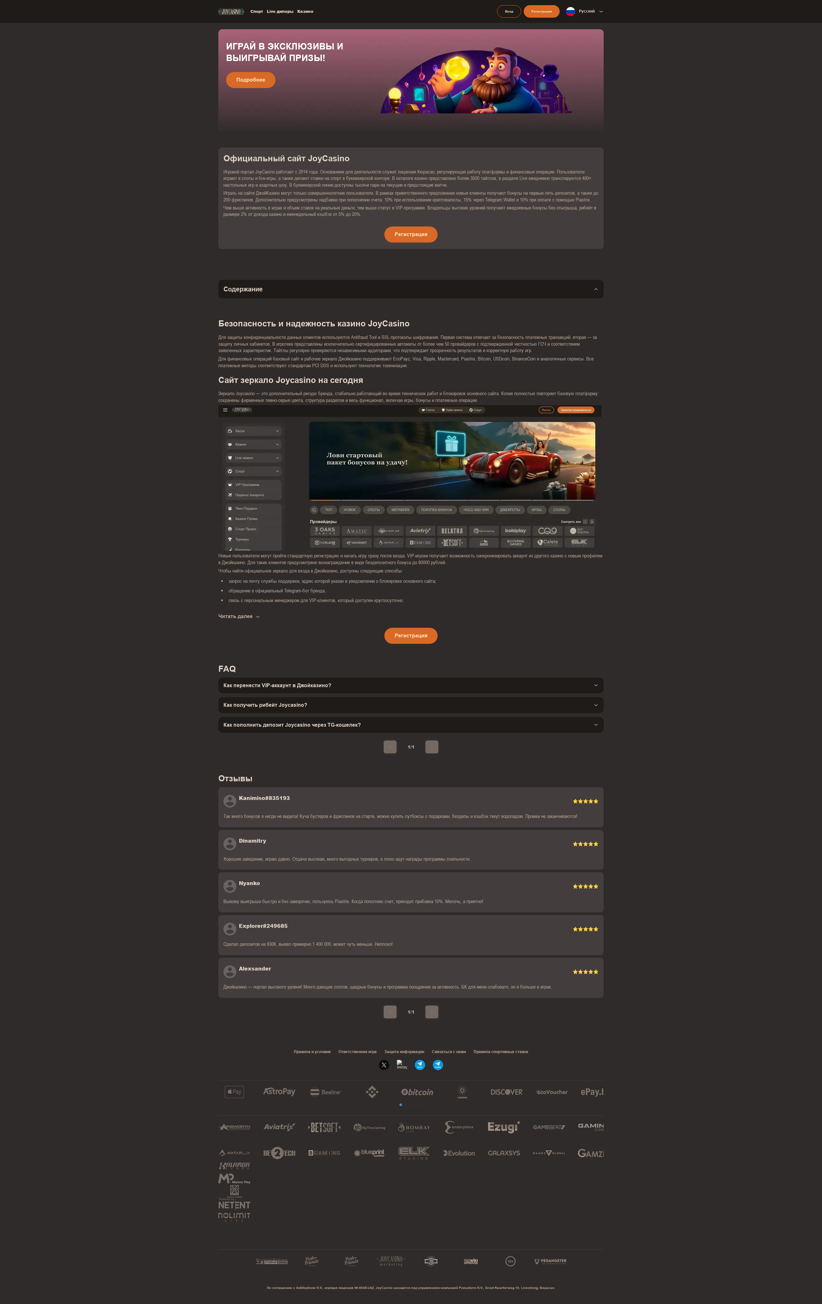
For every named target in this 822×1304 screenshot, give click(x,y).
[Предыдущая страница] (390, 747)
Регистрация (541, 11)
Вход (509, 11)
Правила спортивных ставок (501, 1052)
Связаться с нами (449, 1052)
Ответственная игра (357, 1052)
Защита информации (404, 1052)
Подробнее (250, 80)
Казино (305, 11)
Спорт (256, 11)
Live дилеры (280, 11)
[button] (400, 1105)
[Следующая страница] (431, 747)
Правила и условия (312, 1052)
